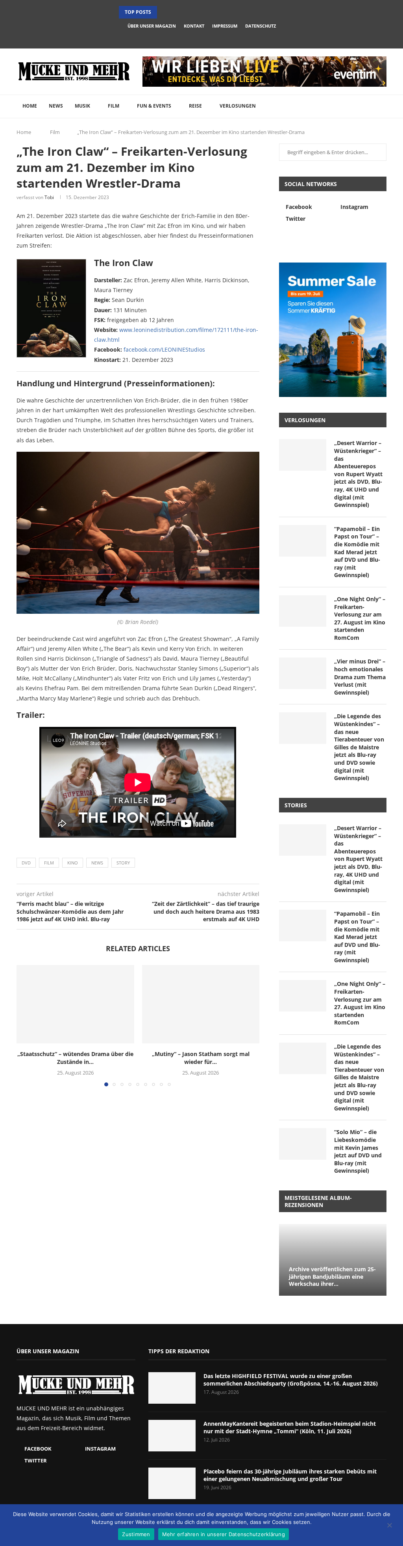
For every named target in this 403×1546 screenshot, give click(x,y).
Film (113, 105)
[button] (164, 12)
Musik (82, 105)
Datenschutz (260, 26)
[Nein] (389, 1526)
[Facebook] (191, 37)
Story (123, 863)
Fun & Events (154, 105)
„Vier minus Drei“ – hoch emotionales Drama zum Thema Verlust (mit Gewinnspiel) (360, 677)
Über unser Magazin (152, 26)
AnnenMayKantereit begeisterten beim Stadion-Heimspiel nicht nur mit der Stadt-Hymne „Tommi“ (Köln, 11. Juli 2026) (289, 1427)
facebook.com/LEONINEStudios (164, 349)
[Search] (382, 106)
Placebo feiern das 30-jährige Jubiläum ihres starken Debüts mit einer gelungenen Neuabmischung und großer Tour (290, 1475)
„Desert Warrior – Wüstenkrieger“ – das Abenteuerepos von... (200, 12)
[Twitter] (212, 37)
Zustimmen (136, 1534)
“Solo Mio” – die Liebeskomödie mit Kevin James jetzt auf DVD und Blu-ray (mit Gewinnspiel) (358, 1151)
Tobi (49, 197)
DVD (26, 863)
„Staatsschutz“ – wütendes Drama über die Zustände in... (75, 1057)
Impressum (224, 26)
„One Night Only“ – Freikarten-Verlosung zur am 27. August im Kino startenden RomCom (359, 618)
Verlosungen (238, 105)
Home (29, 105)
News (56, 105)
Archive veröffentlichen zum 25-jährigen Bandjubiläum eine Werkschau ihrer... (332, 1276)
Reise (195, 105)
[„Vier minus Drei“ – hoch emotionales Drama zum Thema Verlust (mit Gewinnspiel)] (302, 673)
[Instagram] (201, 37)
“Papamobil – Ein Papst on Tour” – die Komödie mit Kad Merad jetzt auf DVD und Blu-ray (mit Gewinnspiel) (357, 552)
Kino (72, 863)
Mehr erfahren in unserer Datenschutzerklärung (223, 1534)
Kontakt (194, 26)
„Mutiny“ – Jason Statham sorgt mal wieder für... (201, 1057)
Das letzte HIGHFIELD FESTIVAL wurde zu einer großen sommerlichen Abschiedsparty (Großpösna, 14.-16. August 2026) (290, 1380)
